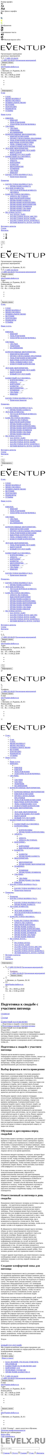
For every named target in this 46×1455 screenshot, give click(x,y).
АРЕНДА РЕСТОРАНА (19, 196)
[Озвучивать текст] (2, 35)
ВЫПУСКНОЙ (16, 152)
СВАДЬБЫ (9, 126)
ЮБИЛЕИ (9, 118)
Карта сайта (5, 1434)
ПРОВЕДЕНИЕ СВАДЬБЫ (20, 208)
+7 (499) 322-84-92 (11, 58)
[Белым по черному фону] (1, 16)
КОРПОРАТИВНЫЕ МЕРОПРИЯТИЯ (20, 134)
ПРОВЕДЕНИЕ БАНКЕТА (20, 186)
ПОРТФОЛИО (11, 107)
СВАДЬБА (14, 128)
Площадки (5, 180)
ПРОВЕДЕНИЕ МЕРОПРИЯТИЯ (23, 204)
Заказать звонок (7, 62)
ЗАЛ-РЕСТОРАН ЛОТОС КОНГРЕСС (25, 220)
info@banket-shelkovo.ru (10, 67)
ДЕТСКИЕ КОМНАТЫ (14, 188)
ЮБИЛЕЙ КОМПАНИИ (19, 136)
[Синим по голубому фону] (1, 18)
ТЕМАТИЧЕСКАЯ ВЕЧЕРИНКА (23, 124)
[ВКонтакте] (6, 234)
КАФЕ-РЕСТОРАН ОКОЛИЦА (17, 194)
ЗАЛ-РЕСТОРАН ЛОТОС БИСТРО (23, 216)
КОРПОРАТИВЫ (16, 158)
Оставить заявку (7, 1356)
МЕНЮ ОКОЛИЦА (13, 101)
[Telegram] (6, 236)
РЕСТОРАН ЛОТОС (13, 212)
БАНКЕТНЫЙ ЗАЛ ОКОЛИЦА (18, 156)
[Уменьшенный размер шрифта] (2, 4)
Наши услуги (6, 114)
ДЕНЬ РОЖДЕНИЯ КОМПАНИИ (23, 140)
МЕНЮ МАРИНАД (13, 99)
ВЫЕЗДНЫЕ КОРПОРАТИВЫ (22, 142)
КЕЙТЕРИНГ (15, 162)
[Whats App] (6, 238)
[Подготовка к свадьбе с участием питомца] (18, 1026)
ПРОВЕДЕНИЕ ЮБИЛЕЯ (20, 210)
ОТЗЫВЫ (9, 111)
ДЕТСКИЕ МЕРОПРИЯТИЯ (16, 148)
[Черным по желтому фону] (1, 21)
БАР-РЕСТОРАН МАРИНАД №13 (18, 175)
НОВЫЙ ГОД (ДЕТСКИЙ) (20, 154)
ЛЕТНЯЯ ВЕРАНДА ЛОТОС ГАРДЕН (25, 222)
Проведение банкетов (18, 177)
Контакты (4, 230)
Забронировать (7, 90)
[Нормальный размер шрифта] (2, 6)
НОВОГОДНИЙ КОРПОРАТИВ (22, 146)
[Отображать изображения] (2, 28)
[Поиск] (3, 242)
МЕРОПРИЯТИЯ (16, 166)
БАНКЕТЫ (14, 164)
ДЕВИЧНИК (15, 130)
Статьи (3, 228)
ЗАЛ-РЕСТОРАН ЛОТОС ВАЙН (22, 218)
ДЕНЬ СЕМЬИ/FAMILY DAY (21, 144)
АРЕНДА (13, 160)
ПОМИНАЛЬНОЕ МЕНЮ (15, 103)
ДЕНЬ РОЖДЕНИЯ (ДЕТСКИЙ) (22, 150)
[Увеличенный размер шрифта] (3, 9)
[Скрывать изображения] (2, 30)
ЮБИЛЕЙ (14, 120)
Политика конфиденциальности (13, 1430)
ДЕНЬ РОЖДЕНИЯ (17, 122)
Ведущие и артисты (8, 226)
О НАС (8, 96)
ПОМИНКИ (14, 169)
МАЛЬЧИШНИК (16, 132)
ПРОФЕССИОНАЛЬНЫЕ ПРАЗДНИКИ (25, 138)
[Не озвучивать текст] (2, 38)
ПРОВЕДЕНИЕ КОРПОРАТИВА (23, 202)
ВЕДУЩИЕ (9, 105)
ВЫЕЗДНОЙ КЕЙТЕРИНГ (20, 198)
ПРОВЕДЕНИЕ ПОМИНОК (21, 206)
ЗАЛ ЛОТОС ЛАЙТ (17, 214)
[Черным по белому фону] (1, 14)
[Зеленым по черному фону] (1, 23)
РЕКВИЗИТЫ (10, 109)
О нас (3, 93)
